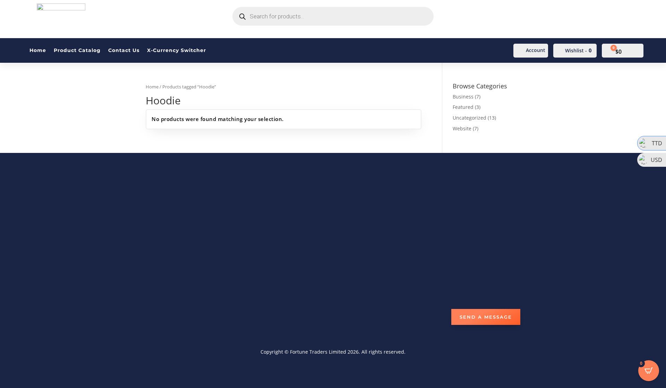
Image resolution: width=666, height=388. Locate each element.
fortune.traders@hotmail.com (376, 196)
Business (463, 96)
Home (37, 50)
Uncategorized (469, 117)
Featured (463, 107)
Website (462, 128)
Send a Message (486, 317)
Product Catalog (77, 50)
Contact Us (123, 50)
